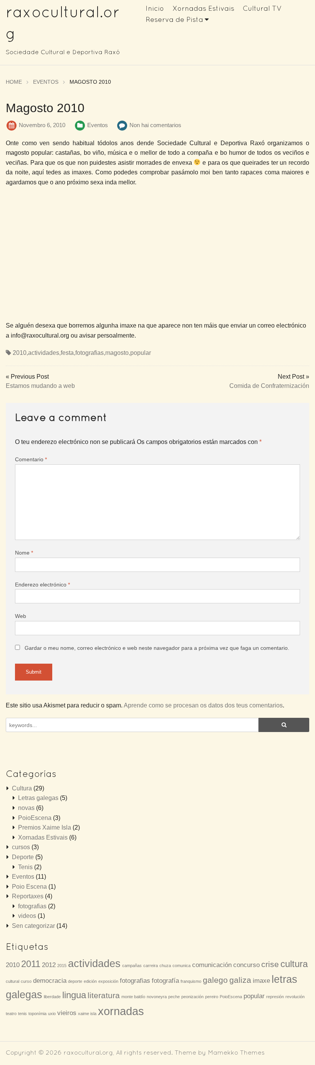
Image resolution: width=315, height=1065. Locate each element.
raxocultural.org (88, 1052)
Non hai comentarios (155, 125)
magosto (117, 352)
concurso (246, 965)
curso (26, 981)
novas (26, 808)
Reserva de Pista (174, 19)
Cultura (22, 788)
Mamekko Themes (236, 1052)
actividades (43, 352)
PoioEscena (34, 818)
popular (140, 352)
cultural (12, 981)
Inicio (155, 8)
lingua (74, 995)
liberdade (52, 996)
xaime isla (87, 1013)
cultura (294, 964)
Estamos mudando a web (40, 386)
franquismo (191, 981)
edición (90, 981)
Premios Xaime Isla (44, 827)
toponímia (37, 1013)
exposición (108, 981)
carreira (150, 965)
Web (20, 616)
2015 (61, 965)
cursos (21, 847)
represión (275, 996)
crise (270, 964)
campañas (132, 965)
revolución (295, 996)
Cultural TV (262, 8)
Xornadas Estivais (203, 8)
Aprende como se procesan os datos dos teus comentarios (203, 705)
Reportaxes (27, 896)
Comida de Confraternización (269, 386)
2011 (30, 964)
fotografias (89, 352)
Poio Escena (29, 886)
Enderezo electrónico (42, 584)
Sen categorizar (33, 926)
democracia (49, 980)
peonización (192, 996)
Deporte (23, 857)
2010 (20, 352)
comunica (181, 965)
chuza (165, 965)
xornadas (121, 1011)
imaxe (261, 980)
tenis (22, 1013)
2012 (49, 965)
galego (215, 980)
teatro (11, 1013)
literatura (104, 995)
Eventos (97, 125)
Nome (24, 553)
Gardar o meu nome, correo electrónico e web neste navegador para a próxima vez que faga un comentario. (157, 648)
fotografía (165, 980)
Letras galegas (38, 798)
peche (174, 996)
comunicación (212, 965)
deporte (75, 981)
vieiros (66, 1013)
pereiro (211, 996)
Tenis (25, 867)
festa (67, 352)
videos (27, 916)
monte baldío (133, 996)
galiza (240, 980)
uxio (52, 1013)
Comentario (31, 459)
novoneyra (157, 996)
